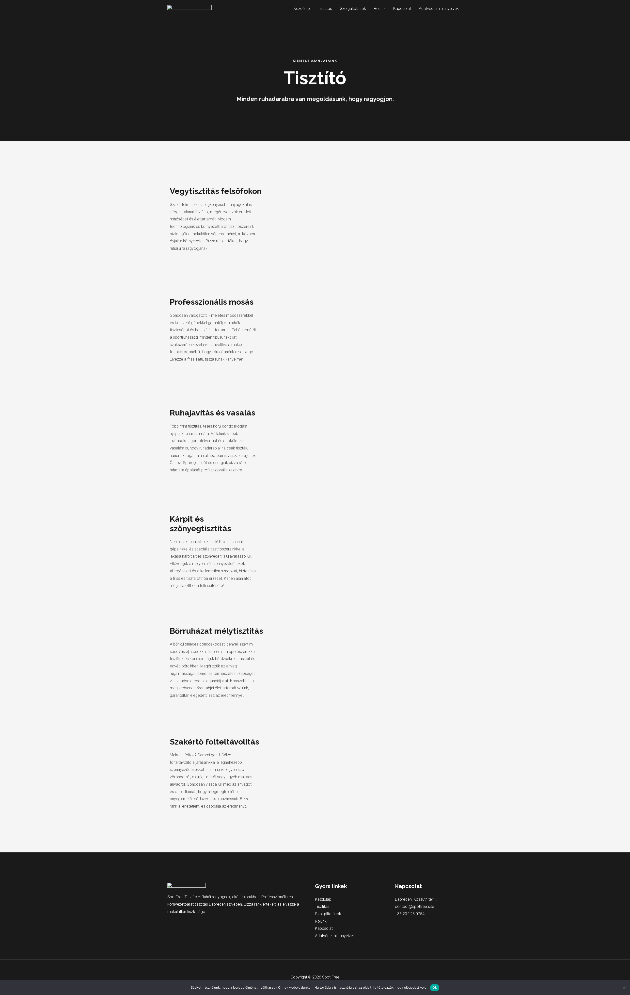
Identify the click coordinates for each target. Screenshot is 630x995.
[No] (623, 987)
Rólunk (379, 8)
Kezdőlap (302, 8)
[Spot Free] (189, 8)
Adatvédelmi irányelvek (439, 8)
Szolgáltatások (353, 8)
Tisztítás (325, 8)
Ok (434, 987)
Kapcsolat (402, 8)
